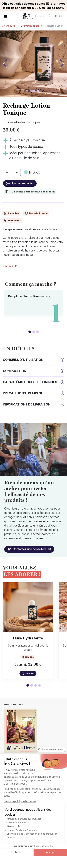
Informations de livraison (26, 404)
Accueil (10, 25)
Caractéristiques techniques (30, 382)
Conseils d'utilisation (23, 360)
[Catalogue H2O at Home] (20, 731)
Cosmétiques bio (30, 25)
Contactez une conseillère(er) (31, 549)
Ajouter (30, 673)
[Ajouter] (16, 172)
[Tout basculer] (6, 16)
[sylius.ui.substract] (7, 172)
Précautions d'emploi (22, 393)
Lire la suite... (11, 266)
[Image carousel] (29, 91)
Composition (14, 371)
